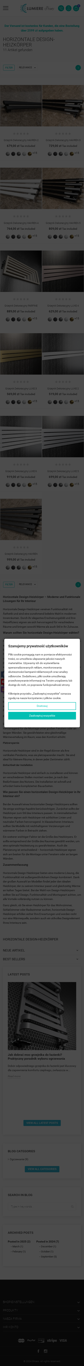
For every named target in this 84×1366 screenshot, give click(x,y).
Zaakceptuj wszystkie (42, 715)
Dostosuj (42, 705)
